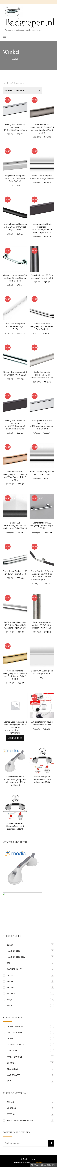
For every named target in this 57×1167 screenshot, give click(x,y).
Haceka (11, 993)
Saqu (10, 999)
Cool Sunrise (14, 1032)
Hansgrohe (13, 951)
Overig (11, 1114)
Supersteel (13, 1051)
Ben (9, 963)
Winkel (39, 1162)
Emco (10, 975)
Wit (9, 1081)
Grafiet (11, 1038)
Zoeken (51, 1143)
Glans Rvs (13, 1069)
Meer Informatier (15, 109)
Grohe (10, 987)
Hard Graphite (15, 1045)
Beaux (10, 945)
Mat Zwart (13, 1075)
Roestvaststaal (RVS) (20, 1120)
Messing (11, 1108)
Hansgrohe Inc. (16, 957)
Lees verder (15, 738)
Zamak (10, 1102)
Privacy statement (22, 1162)
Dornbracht (14, 969)
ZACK (9, 1005)
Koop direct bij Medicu (15, 761)
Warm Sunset (14, 1057)
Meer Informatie (42, 112)
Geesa (10, 981)
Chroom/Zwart (16, 1026)
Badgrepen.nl (30, 22)
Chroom (11, 1063)
